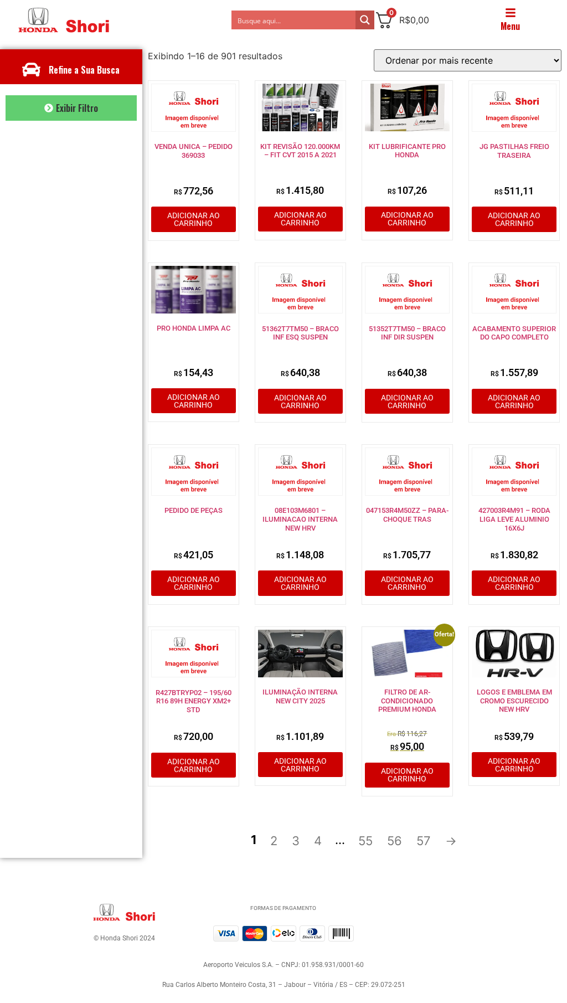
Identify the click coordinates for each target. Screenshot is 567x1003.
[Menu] (510, 12)
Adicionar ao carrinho (193, 219)
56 (394, 841)
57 (423, 841)
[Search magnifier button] (364, 20)
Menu (510, 26)
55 (365, 841)
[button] (71, 108)
